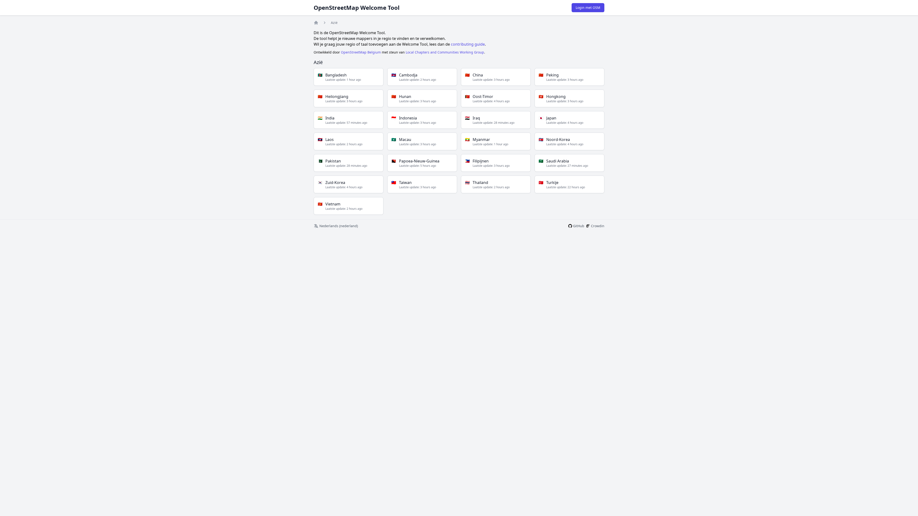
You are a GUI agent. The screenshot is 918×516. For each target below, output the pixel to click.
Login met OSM (588, 7)
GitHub (578, 226)
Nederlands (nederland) (338, 226)
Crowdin (597, 226)
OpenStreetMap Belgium (361, 52)
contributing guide (468, 44)
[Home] (316, 22)
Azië (334, 22)
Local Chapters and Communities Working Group (445, 52)
